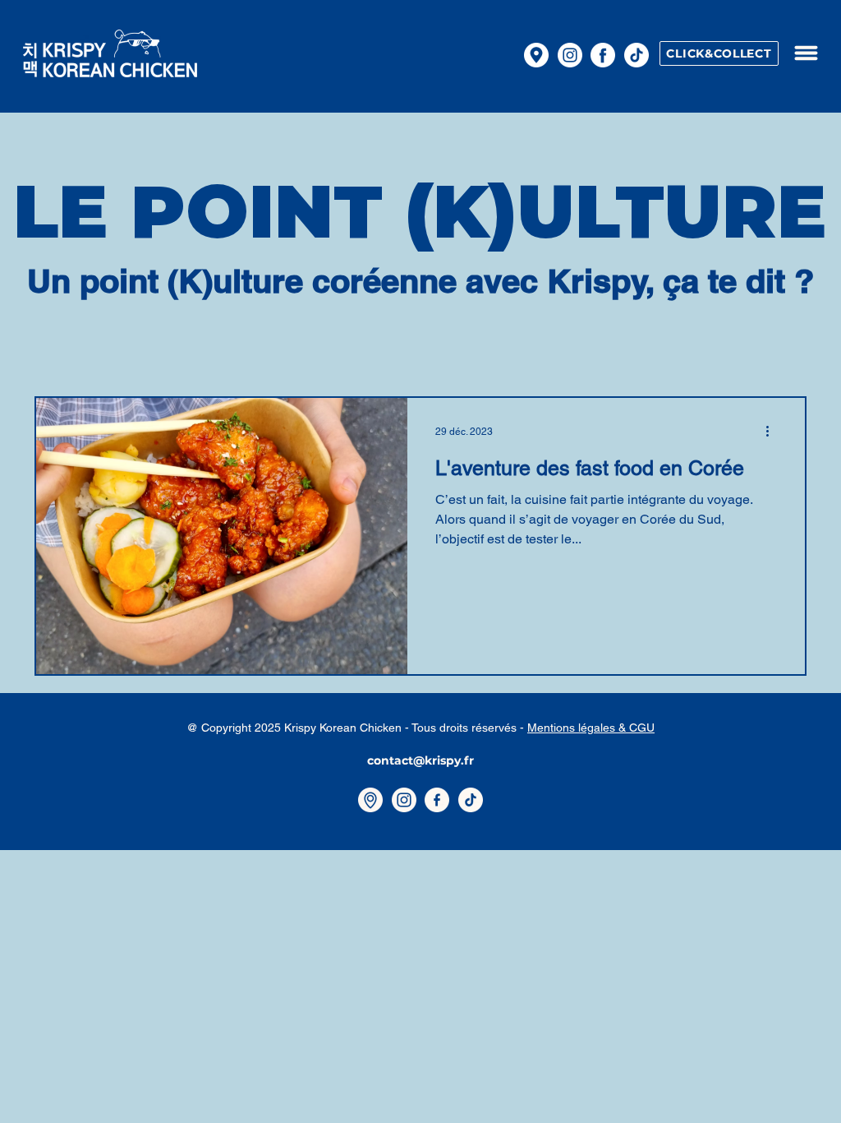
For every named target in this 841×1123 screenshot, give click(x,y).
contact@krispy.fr (420, 760)
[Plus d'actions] (773, 431)
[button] (805, 53)
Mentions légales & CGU (591, 727)
